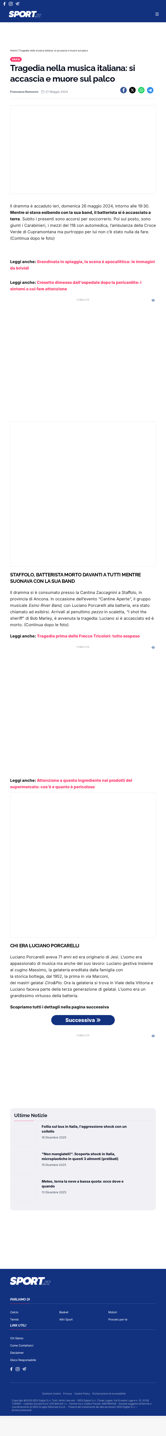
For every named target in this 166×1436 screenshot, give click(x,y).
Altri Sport (66, 1319)
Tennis (14, 1319)
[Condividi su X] (132, 90)
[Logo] (25, 14)
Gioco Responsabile (23, 1360)
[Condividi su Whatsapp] (141, 90)
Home (13, 50)
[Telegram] (18, 4)
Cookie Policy (82, 1393)
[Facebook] (5, 4)
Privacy (68, 1393)
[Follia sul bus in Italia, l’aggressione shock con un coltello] (25, 1135)
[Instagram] (11, 4)
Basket (63, 1312)
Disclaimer (17, 1352)
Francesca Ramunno (24, 91)
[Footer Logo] (83, 1281)
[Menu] (157, 14)
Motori (112, 1312)
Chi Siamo (16, 1338)
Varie (16, 59)
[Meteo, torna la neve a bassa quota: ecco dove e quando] (25, 1190)
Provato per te (117, 1319)
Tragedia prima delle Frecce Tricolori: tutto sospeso (88, 636)
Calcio (14, 1312)
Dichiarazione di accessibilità (109, 1393)
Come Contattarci (21, 1345)
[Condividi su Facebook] (123, 90)
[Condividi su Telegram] (150, 90)
